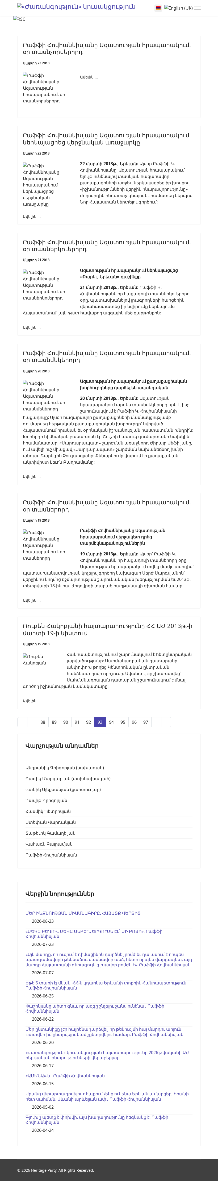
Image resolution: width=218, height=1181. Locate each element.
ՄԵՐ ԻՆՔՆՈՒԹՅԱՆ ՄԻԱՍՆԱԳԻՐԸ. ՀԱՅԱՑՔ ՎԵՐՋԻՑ (83, 913)
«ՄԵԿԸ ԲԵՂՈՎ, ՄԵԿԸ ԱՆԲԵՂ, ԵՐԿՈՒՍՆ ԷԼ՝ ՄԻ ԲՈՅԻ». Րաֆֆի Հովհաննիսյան (94, 933)
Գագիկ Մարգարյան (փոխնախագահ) (68, 778)
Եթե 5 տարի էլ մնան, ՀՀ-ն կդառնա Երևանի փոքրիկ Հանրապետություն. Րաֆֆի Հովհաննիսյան (106, 985)
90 (65, 722)
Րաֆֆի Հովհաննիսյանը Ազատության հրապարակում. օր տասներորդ (107, 505)
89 (54, 722)
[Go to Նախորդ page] (32, 722)
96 (134, 722)
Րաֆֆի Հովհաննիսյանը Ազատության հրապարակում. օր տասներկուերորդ (107, 245)
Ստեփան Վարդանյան (51, 822)
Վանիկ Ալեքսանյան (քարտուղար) (63, 789)
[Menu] (197, 8)
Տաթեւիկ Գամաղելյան (51, 833)
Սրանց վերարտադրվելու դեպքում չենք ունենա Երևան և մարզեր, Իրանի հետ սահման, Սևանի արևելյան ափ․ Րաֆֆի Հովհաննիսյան (107, 1096)
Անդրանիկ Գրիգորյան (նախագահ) (65, 768)
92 (88, 722)
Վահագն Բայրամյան (49, 844)
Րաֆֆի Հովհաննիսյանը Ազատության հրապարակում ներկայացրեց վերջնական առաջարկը (106, 138)
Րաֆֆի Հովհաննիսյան (51, 855)
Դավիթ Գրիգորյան (46, 800)
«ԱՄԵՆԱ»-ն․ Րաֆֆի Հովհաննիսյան (65, 1076)
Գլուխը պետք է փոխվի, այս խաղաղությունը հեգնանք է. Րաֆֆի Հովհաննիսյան (97, 1119)
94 (111, 722)
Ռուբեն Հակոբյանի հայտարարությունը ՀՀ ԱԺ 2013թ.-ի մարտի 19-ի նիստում (107, 629)
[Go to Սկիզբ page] (22, 722)
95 (122, 722)
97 (145, 722)
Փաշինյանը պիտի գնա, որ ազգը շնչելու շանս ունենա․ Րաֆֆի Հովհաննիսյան (95, 1008)
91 (77, 722)
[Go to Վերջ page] (166, 722)
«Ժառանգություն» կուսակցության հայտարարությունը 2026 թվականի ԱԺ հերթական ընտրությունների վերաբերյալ (107, 1055)
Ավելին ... (89, 77)
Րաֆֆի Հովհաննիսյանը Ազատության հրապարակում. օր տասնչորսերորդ (107, 48)
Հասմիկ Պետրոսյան (48, 811)
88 (42, 722)
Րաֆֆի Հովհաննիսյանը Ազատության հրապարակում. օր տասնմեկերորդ (107, 356)
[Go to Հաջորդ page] (156, 722)
